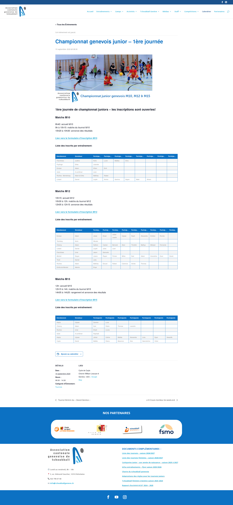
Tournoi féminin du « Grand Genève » (74, 400)
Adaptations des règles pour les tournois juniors (143, 476)
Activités (131, 12)
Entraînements (103, 12)
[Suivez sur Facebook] (108, 497)
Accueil (90, 12)
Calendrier (206, 12)
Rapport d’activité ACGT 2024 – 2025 (137, 485)
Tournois (58, 387)
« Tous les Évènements (66, 24)
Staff (177, 12)
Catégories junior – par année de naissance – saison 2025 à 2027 (150, 462)
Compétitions (190, 12)
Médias (166, 12)
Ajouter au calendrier (69, 354)
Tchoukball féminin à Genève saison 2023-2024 (142, 481)
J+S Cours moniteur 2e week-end (160, 400)
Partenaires (219, 12)
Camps (118, 12)
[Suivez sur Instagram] (124, 497)
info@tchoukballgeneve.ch (62, 483)
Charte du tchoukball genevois (135, 471)
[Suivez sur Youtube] (116, 497)
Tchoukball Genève (148, 12)
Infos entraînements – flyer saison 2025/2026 (141, 467)
